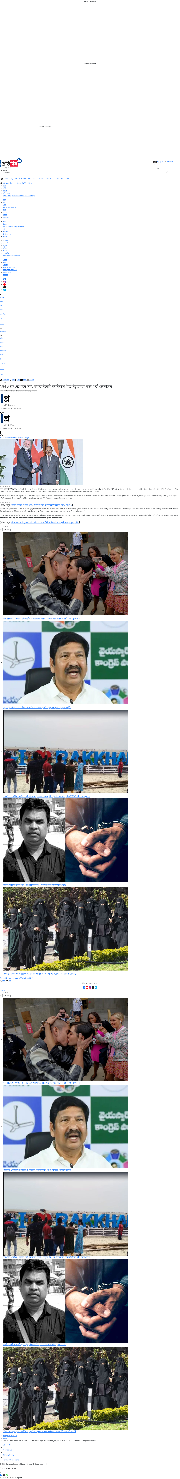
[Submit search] (166, 172)
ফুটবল (9, 207)
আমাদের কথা (6, 255)
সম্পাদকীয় (6, 253)
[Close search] (154, 165)
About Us (7, 1445)
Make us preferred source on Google (14, 437)
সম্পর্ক (13, 195)
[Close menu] (0, 294)
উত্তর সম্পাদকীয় (15, 255)
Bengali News (5, 978)
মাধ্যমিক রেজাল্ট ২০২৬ (9, 267)
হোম (4, 185)
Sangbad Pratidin (10, 1436)
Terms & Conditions (11, 1460)
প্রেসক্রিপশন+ (27, 179)
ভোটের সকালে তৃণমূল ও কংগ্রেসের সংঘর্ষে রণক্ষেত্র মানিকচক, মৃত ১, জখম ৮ (41, 505)
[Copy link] (3, 412)
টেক (25, 195)
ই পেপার (5, 240)
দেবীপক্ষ (5, 265)
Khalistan (15, 978)
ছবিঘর (57, 179)
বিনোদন (41, 179)
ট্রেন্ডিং (5, 245)
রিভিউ (11, 226)
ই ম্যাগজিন (6, 243)
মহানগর (7, 179)
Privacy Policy (8, 1455)
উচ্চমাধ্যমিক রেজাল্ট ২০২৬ (10, 270)
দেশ (16, 179)
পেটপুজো (21, 195)
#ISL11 (6, 188)
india (5, 1438)
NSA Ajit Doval (24, 978)
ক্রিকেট (5, 207)
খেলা (34, 179)
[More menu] (178, 179)
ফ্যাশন (17, 195)
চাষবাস (5, 236)
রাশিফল (62, 179)
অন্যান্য (13, 207)
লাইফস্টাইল (49, 179)
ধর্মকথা (5, 215)
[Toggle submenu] (1, 328)
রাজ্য (12, 179)
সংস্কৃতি (16, 226)
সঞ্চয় (67, 179)
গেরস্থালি (32, 195)
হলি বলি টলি (6, 226)
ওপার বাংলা (6, 217)
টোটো (28, 195)
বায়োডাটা (5, 231)
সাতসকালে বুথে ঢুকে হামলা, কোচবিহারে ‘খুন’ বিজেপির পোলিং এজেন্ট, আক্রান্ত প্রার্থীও (45, 522)
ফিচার (4, 262)
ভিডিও (5, 250)
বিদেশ (20, 179)
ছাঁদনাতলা (5, 275)
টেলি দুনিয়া (21, 226)
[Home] (11, 162)
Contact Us (7, 1450)
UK (31, 978)
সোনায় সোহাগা (7, 272)
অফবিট (5, 212)
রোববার (5, 260)
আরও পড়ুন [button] (3, 990)
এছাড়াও (2, 374)
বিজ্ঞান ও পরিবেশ (7, 234)
